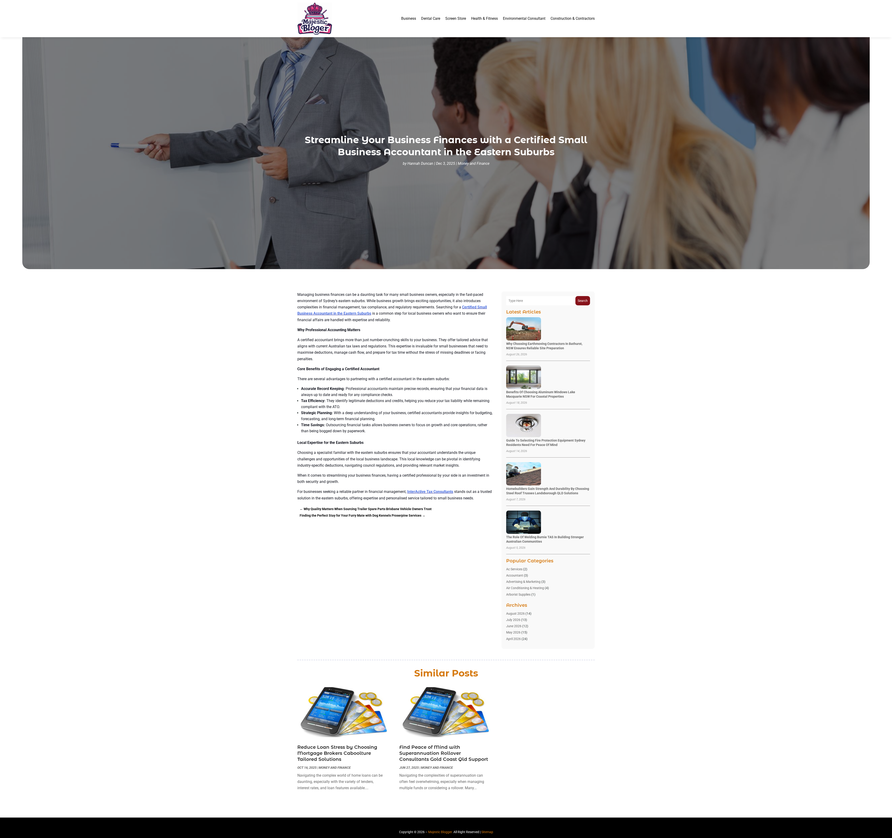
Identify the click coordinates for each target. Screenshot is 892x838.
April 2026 (513, 639)
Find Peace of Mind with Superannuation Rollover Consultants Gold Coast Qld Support (443, 753)
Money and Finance (473, 163)
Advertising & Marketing (523, 582)
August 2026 (515, 613)
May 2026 (513, 632)
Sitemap (487, 832)
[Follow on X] (442, 824)
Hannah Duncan (420, 163)
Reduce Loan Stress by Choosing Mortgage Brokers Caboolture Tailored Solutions (337, 753)
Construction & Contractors (573, 18)
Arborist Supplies (518, 594)
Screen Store (455, 18)
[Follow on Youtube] (458, 824)
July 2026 (513, 620)
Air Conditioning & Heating (525, 588)
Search (583, 301)
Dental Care (430, 18)
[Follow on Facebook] (433, 824)
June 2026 (513, 626)
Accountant (514, 575)
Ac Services (514, 569)
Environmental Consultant (524, 18)
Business (408, 18)
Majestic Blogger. (440, 832)
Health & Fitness (484, 18)
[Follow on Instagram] (450, 824)
